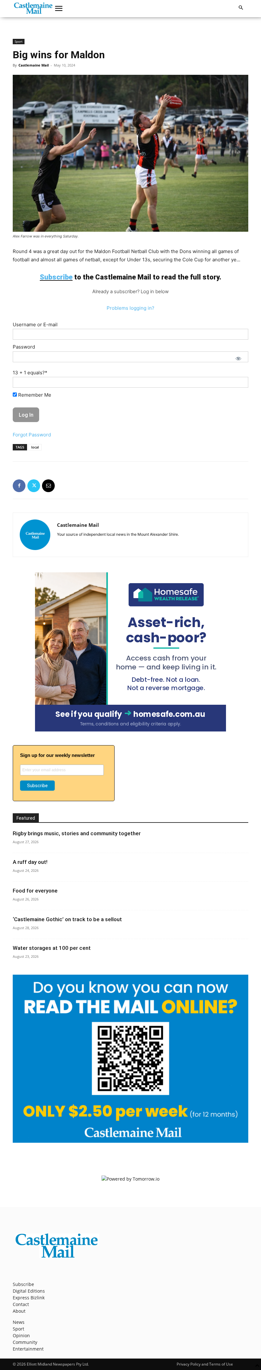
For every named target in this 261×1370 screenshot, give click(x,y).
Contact (21, 1304)
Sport (19, 41)
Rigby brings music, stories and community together (77, 833)
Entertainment (28, 1349)
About (19, 1311)
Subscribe (23, 1284)
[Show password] (238, 358)
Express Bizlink (29, 1298)
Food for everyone (35, 890)
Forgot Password (32, 435)
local (35, 447)
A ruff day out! (30, 862)
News (19, 1322)
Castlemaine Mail (33, 65)
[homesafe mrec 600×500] (130, 730)
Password (24, 347)
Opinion (21, 1335)
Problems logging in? (130, 308)
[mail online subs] (130, 1141)
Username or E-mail (35, 324)
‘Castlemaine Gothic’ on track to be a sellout (67, 919)
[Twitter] (33, 485)
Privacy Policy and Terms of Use (205, 1364)
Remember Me (34, 395)
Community (25, 1342)
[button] (59, 8)
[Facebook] (19, 485)
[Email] (48, 485)
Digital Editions (29, 1291)
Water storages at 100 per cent (52, 948)
